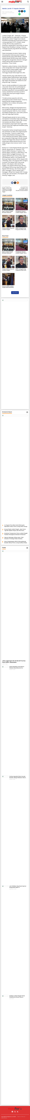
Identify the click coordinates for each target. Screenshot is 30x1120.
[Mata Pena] (15, 1)
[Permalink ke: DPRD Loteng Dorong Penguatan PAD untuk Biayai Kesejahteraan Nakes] (22, 221)
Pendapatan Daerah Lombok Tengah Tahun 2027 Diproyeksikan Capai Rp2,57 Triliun (21, 212)
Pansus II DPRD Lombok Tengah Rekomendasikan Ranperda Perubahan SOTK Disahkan (8, 287)
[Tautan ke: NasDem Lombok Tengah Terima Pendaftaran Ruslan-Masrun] (5, 1049)
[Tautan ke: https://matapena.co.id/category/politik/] (27, 548)
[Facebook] (12, 183)
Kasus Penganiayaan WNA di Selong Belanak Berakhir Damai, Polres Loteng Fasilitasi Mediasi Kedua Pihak (16, 542)
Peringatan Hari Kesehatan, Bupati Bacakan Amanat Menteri (22, 188)
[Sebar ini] (19, 11)
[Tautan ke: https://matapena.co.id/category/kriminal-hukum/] (27, 412)
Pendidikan (4, 13)
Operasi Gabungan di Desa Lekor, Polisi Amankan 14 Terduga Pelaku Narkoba (13, 538)
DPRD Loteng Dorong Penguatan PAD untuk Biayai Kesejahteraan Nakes (21, 229)
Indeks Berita (4, 1117)
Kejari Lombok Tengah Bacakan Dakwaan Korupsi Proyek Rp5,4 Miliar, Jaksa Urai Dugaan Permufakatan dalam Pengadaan (7, 212)
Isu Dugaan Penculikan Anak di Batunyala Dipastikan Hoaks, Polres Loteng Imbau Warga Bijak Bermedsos (15, 525)
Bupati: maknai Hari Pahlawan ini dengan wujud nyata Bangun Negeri (7, 189)
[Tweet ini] (22, 11)
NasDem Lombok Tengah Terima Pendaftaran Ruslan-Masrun (17, 996)
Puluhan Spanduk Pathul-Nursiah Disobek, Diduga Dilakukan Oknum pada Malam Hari (17, 777)
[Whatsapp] (19, 14)
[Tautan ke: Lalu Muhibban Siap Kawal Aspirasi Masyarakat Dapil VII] (5, 939)
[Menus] (2, 1)
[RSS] (18, 183)
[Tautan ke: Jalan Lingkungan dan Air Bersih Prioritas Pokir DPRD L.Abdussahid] (15, 604)
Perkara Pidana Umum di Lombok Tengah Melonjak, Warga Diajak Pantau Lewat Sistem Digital (8, 229)
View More (15, 292)
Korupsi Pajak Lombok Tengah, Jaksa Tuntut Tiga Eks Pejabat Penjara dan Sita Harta (15, 530)
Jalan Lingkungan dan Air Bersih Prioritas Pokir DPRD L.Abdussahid (13, 661)
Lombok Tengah (11, 12)
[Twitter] (15, 183)
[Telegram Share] (24, 11)
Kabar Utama (5, 12)
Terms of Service (21, 1116)
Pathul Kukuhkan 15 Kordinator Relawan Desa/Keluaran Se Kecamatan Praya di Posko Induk (17, 667)
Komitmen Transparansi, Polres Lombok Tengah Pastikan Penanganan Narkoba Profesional (15, 534)
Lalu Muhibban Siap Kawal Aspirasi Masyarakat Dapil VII (17, 886)
